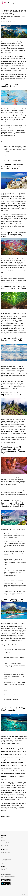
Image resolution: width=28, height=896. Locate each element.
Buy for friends (4, 845)
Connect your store (5, 852)
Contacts (3, 840)
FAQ (2, 837)
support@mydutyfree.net (7, 863)
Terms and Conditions (6, 842)
